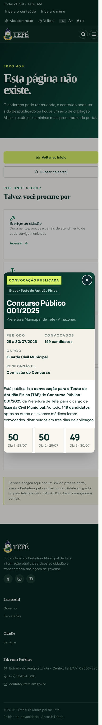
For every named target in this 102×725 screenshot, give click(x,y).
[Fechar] (87, 280)
